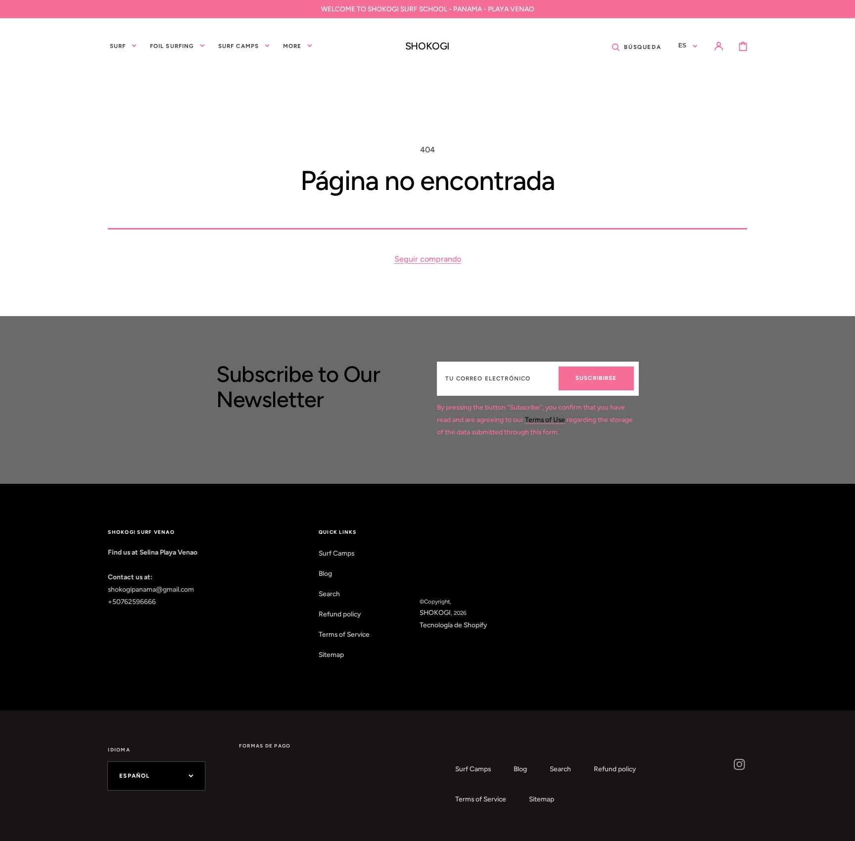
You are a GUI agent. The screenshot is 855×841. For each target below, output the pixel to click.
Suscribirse (596, 377)
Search (329, 594)
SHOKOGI (435, 612)
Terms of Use (545, 419)
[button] (636, 46)
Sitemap (331, 654)
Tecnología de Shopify (453, 625)
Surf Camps (336, 553)
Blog (325, 573)
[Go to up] (840, 826)
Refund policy (340, 614)
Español (134, 775)
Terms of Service (344, 634)
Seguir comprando (427, 259)
